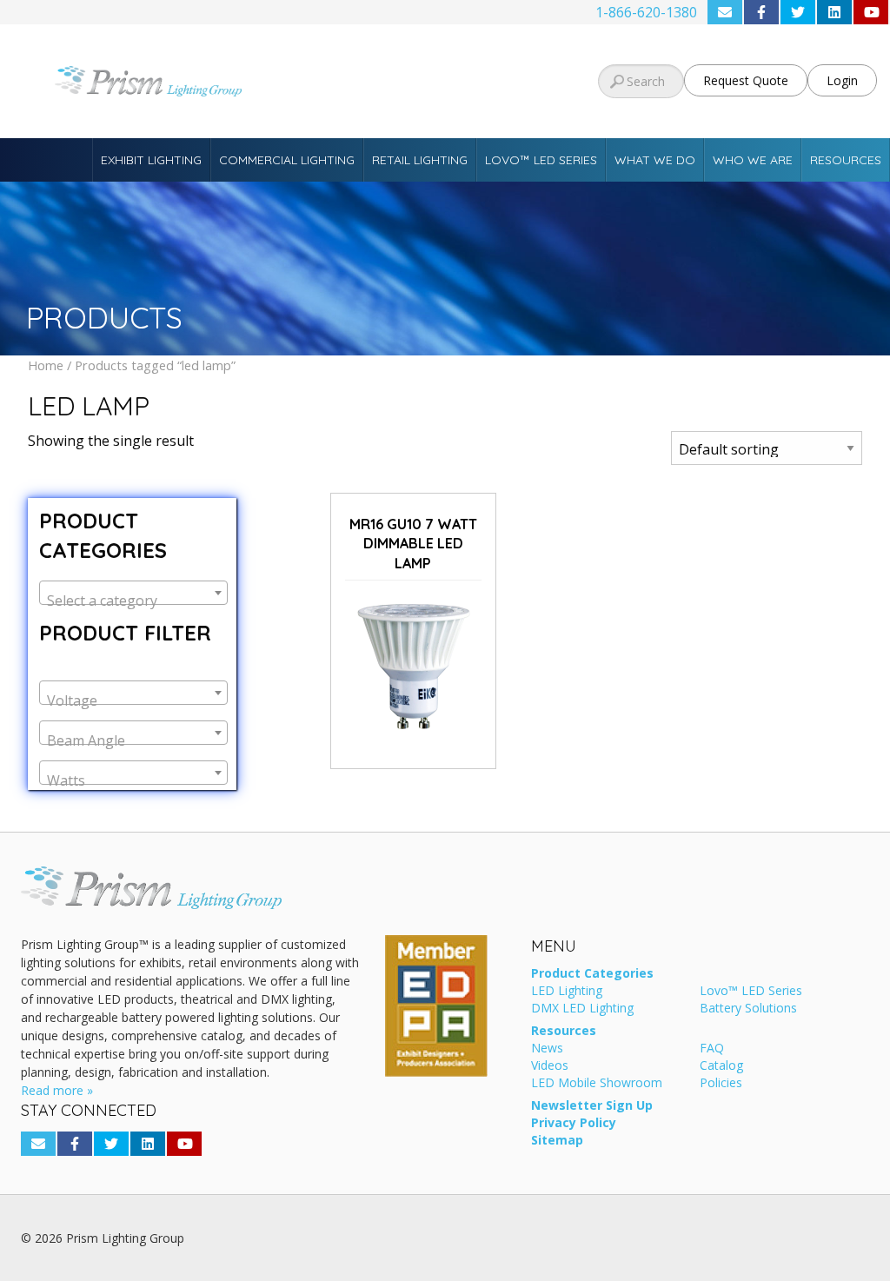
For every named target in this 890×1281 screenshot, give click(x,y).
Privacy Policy (573, 1124)
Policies (721, 1084)
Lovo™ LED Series (541, 160)
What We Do (654, 160)
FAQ (712, 1049)
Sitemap (557, 1141)
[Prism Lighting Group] (148, 81)
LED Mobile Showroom (596, 1084)
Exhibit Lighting (151, 160)
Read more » (57, 1090)
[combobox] (133, 593)
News (547, 1049)
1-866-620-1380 (646, 12)
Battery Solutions (748, 1009)
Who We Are (753, 160)
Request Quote (745, 80)
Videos (549, 1066)
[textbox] (133, 600)
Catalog (721, 1066)
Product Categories (592, 974)
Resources (845, 160)
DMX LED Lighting (582, 1009)
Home (45, 365)
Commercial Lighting (287, 160)
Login (842, 80)
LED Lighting (566, 992)
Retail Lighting (420, 160)
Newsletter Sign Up (592, 1106)
